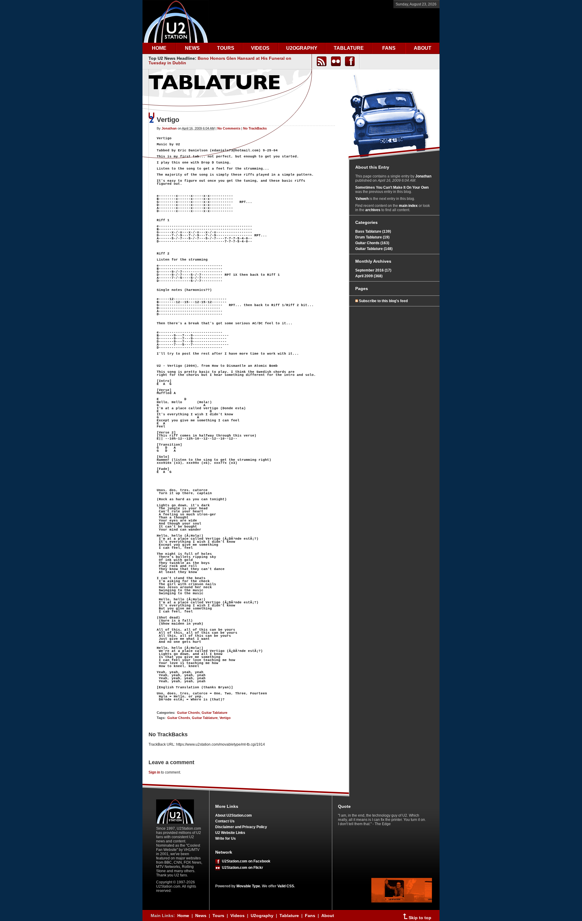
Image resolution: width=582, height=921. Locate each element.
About (327, 915)
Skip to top (419, 918)
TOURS (225, 48)
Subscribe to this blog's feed (383, 301)
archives (372, 210)
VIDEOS (260, 48)
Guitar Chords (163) (372, 243)
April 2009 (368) (369, 276)
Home (183, 915)
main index (408, 206)
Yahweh (362, 199)
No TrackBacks (255, 128)
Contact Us (225, 821)
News (200, 915)
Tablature (289, 915)
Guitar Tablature (214, 712)
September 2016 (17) (373, 270)
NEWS (192, 48)
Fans (310, 915)
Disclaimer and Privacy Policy (241, 827)
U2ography (262, 915)
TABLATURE (349, 48)
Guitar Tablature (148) (374, 249)
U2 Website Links (230, 833)
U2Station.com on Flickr (241, 867)
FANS (389, 48)
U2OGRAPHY (301, 48)
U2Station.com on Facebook (245, 861)
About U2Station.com (233, 815)
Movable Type (248, 886)
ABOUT (422, 48)
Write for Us (225, 838)
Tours (218, 915)
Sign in (154, 772)
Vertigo (225, 718)
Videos (237, 915)
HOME (159, 48)
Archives (382, 261)
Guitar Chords (188, 712)
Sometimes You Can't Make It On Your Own (392, 187)
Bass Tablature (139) (373, 231)
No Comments (228, 128)
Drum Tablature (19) (372, 237)
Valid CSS (285, 886)
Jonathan (169, 128)
